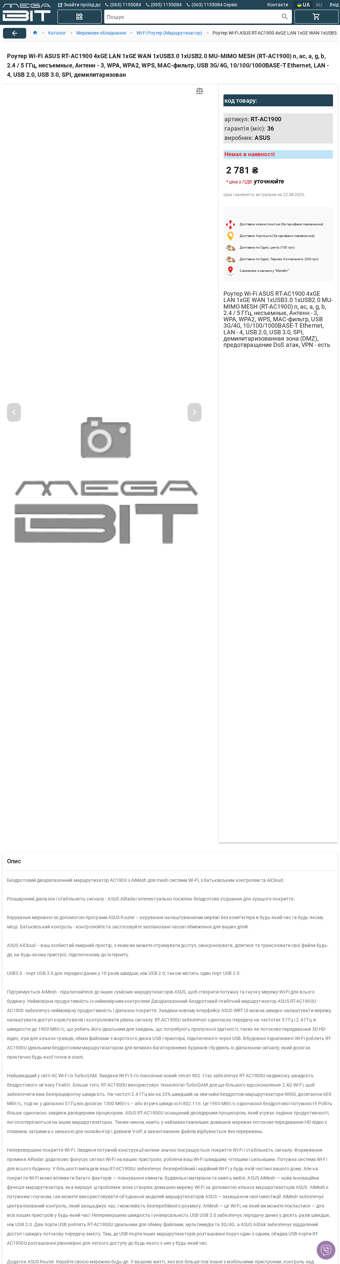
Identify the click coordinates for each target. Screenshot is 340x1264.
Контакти (277, 4)
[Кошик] (317, 17)
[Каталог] (79, 17)
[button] (326, 1250)
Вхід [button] (334, 4)
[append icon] (285, 17)
